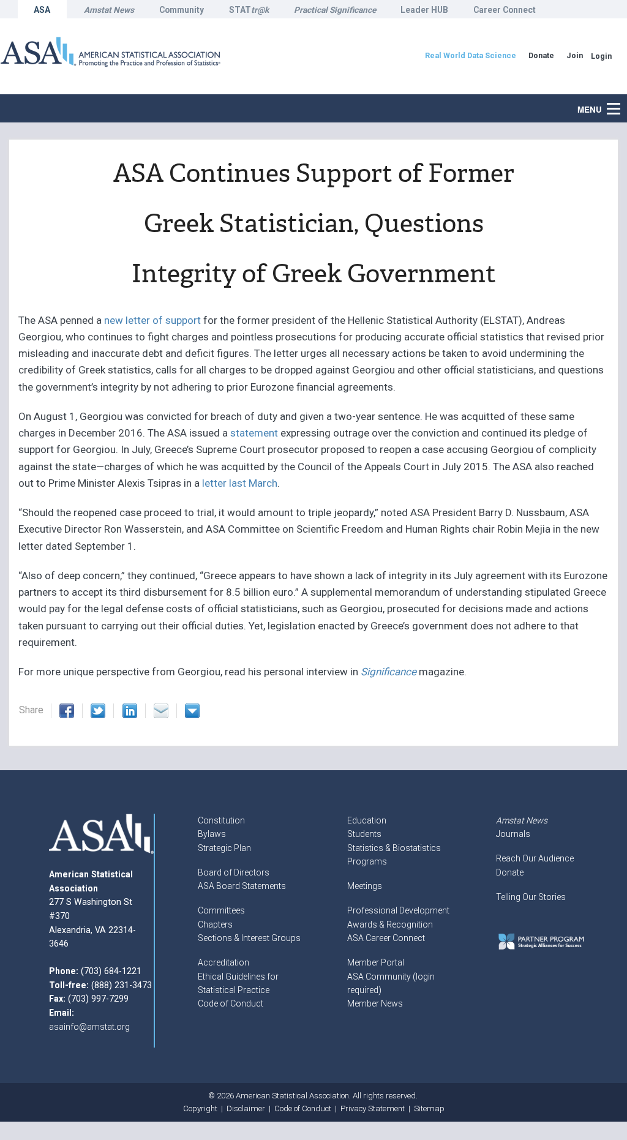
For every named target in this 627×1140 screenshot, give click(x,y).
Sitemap (429, 1108)
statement (253, 433)
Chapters (215, 924)
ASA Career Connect (386, 938)
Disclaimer (246, 1108)
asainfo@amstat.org (89, 1027)
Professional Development (398, 910)
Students (364, 834)
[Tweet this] (98, 710)
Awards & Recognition (390, 924)
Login (601, 56)
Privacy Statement (372, 1108)
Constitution (221, 820)
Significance (388, 672)
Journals (513, 834)
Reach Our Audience (535, 858)
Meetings (364, 886)
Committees (221, 910)
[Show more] (192, 710)
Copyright (200, 1108)
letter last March (239, 483)
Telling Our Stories (531, 897)
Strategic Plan (224, 848)
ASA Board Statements (242, 886)
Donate (510, 872)
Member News (375, 1003)
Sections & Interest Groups (249, 938)
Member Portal (375, 962)
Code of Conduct (230, 1003)
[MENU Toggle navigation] (620, 102)
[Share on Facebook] (66, 710)
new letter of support (152, 320)
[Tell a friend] (161, 710)
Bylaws (212, 834)
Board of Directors (233, 872)
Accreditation (223, 962)
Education (366, 820)
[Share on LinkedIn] (129, 710)
